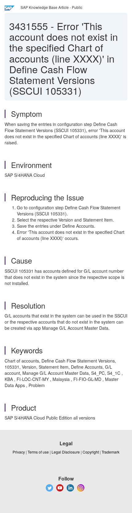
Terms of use (38, 451)
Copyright (91, 451)
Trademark (110, 451)
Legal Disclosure (66, 451)
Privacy (19, 451)
